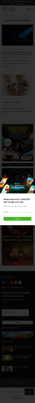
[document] (17, 201)
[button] (32, 180)
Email (6, 211)
